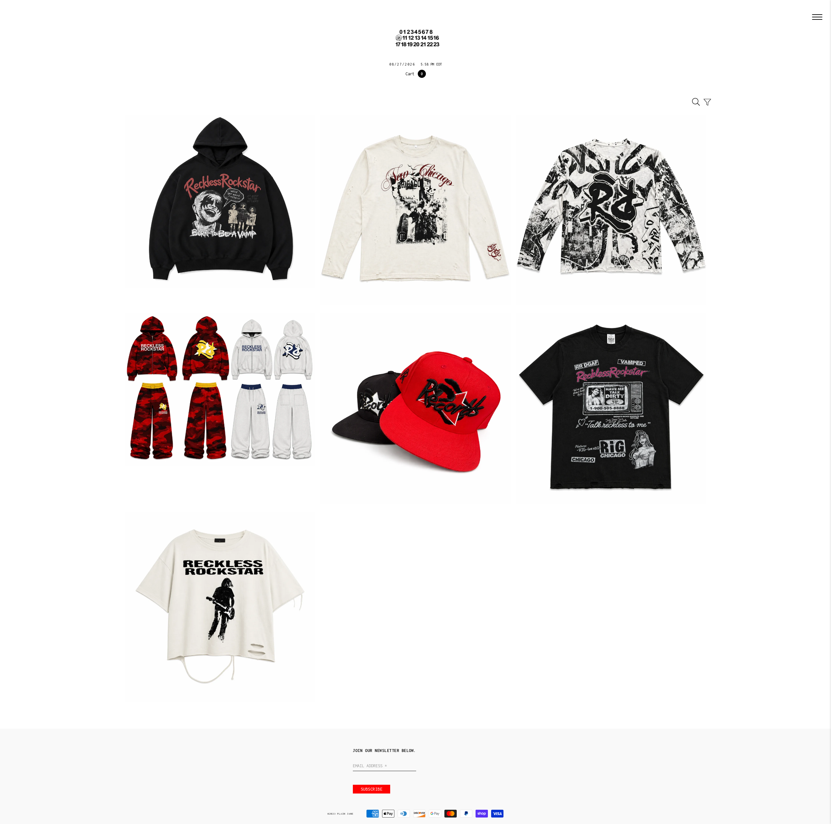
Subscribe (372, 789)
